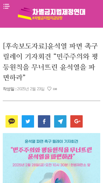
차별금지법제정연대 (51, 13)
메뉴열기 (6, 6)
